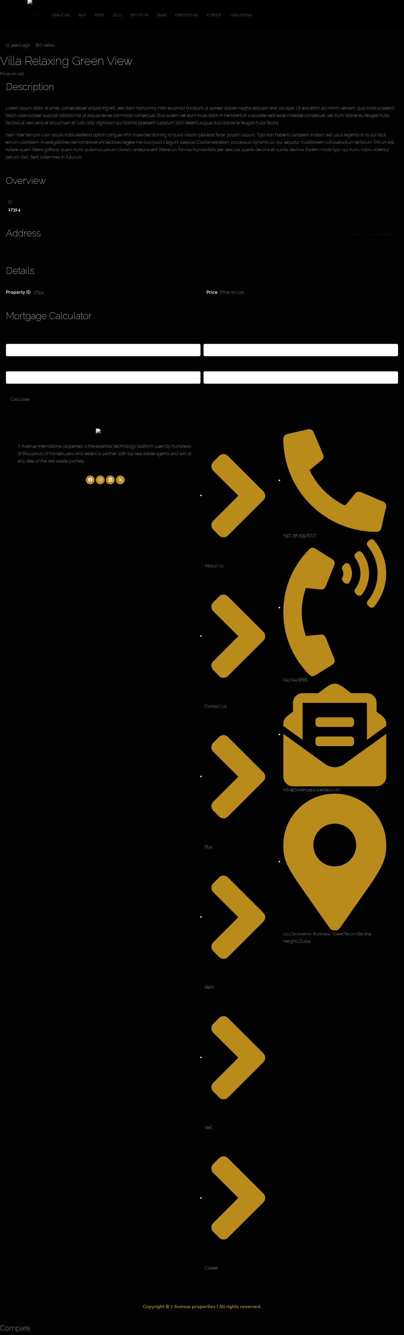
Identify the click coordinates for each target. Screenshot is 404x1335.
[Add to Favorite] (2, 33)
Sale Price (15, 337)
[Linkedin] (110, 479)
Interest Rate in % (219, 364)
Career (214, 15)
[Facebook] (90, 479)
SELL (117, 15)
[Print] (12, 33)
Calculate (20, 399)
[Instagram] (100, 479)
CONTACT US (186, 15)
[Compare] (5, 33)
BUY (82, 15)
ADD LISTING (241, 15)
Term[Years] (17, 364)
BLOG (162, 15)
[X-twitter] (120, 479)
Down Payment (218, 337)
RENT (99, 15)
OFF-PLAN (139, 15)
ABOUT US (60, 15)
